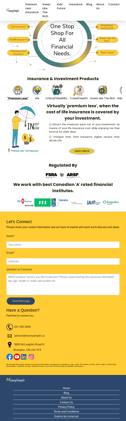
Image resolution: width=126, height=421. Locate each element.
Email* (10, 252)
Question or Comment (19, 269)
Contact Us (66, 402)
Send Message (21, 301)
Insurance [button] (75, 4)
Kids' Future (61, 6)
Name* (10, 236)
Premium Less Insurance (32, 8)
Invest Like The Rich (46, 10)
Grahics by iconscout (66, 416)
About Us (100, 6)
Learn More (82, 151)
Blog (89, 4)
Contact (114, 4)
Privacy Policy (66, 407)
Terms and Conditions (66, 411)
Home (66, 388)
